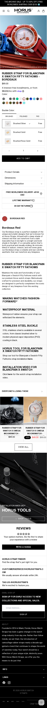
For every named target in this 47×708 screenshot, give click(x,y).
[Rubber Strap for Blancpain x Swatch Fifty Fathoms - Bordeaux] (24, 99)
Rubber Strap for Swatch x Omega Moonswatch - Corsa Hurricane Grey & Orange (35, 433)
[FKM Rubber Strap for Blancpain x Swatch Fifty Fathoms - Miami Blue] (34, 99)
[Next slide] (42, 391)
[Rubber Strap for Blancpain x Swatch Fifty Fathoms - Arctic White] (7, 99)
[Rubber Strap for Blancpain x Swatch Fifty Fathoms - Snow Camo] (14, 99)
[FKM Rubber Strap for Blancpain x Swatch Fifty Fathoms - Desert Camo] (17, 103)
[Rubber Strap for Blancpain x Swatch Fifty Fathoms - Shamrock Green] (17, 99)
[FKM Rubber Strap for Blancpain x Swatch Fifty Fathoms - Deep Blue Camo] (31, 99)
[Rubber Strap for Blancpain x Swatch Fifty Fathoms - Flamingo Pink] (41, 99)
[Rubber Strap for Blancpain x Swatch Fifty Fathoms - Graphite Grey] (3, 99)
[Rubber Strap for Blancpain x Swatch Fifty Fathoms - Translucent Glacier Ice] (20, 99)
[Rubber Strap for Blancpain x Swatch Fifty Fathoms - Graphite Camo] (10, 99)
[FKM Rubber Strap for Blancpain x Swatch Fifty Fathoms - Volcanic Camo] (20, 103)
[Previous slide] (37, 391)
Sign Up (23, 614)
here (30, 359)
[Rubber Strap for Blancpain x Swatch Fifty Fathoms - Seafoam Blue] (24, 103)
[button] (8, 11)
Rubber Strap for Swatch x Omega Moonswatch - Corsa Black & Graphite (11, 433)
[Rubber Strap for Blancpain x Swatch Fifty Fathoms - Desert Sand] (7, 103)
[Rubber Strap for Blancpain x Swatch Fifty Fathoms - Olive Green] (27, 99)
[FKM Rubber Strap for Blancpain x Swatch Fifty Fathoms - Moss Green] (10, 103)
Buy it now (23, 165)
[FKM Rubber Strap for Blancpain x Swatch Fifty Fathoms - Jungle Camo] (14, 103)
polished (23, 116)
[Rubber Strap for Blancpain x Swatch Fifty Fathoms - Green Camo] (3, 103)
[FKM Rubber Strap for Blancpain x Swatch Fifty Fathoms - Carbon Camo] (37, 99)
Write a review (23, 547)
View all (23, 447)
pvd (37, 116)
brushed (9, 116)
